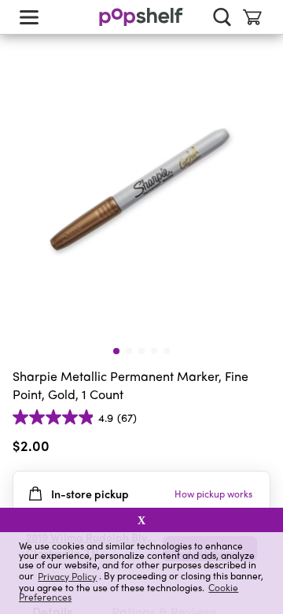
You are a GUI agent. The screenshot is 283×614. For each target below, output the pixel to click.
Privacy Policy (67, 576)
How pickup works (213, 493)
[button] (257, 448)
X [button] (141, 520)
